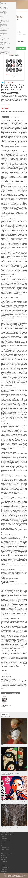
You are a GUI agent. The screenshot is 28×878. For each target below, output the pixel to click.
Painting (1, 10)
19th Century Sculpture (5, 43)
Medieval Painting (3, 13)
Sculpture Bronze (3, 44)
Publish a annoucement (6, 853)
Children (1, 46)
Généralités (2, 17)
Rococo (1, 26)
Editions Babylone (14, 92)
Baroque (1, 16)
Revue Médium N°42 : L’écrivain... (6, 706)
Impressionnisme (3, 30)
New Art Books (3, 3)
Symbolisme (2, 37)
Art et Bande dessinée (4, 50)
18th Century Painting (4, 21)
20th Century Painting (4, 38)
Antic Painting (3, 11)
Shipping (3, 845)
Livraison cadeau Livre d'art (5, 51)
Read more (23, 746)
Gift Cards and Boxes (4, 53)
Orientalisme (2, 34)
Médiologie (3, 92)
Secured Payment (5, 847)
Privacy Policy (4, 869)
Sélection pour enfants (4, 52)
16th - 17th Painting (4, 15)
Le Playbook (4, 861)
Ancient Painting (3, 12)
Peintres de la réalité (4, 20)
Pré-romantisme (3, 25)
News (1, 2)
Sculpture (2, 39)
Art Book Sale (3, 7)
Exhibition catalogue (4, 8)
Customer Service (5, 849)
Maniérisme (2, 19)
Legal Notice (4, 865)
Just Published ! (4, 855)
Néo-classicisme (3, 24)
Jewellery (2, 48)
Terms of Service (5, 867)
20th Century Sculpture (5, 40)
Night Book (3, 859)
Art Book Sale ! (4, 857)
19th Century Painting (4, 28)
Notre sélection (3, 4)
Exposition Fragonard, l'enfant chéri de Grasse (10, 746)
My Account (3, 1)
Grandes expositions (4, 6)
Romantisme (2, 35)
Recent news (5, 714)
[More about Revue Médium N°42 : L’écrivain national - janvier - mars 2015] (4, 699)
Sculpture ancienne (4, 42)
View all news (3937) (5, 716)
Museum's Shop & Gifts (5, 47)
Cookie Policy (4, 871)
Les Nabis (2, 31)
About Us (3, 843)
